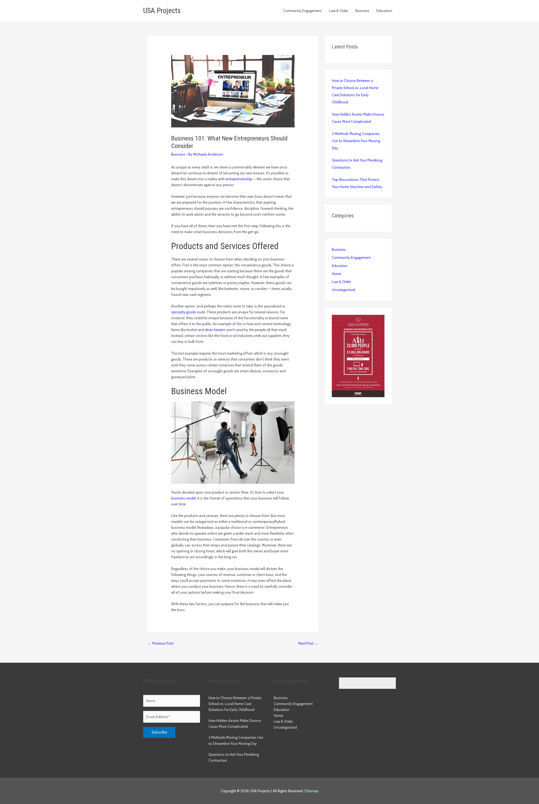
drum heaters (215, 330)
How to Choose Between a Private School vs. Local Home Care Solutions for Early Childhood (234, 704)
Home (336, 274)
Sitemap (312, 791)
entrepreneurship (238, 179)
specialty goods (183, 312)
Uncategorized (343, 290)
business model (183, 498)
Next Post (308, 643)
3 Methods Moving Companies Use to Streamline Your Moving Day (356, 141)
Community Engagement (302, 11)
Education (384, 11)
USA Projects (162, 10)
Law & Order (338, 11)
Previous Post (160, 643)
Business (362, 11)
